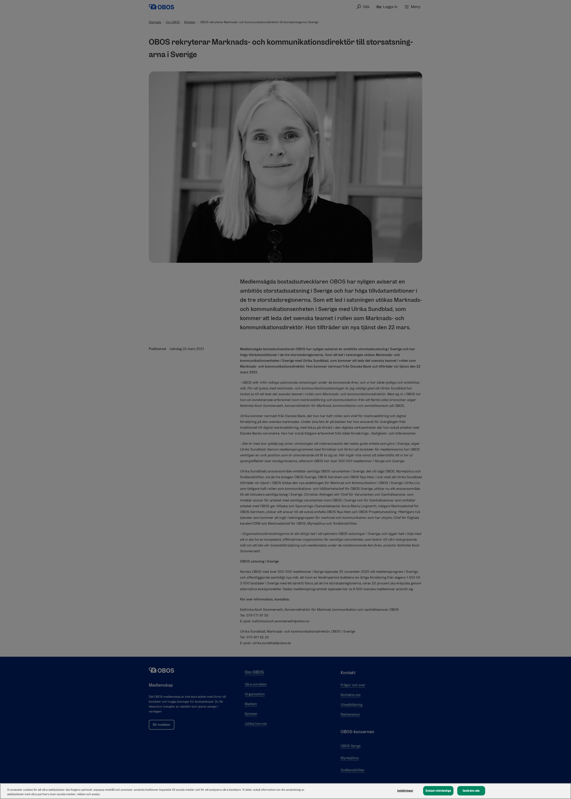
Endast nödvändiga (438, 790)
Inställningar (405, 790)
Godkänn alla (471, 790)
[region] (285, 791)
